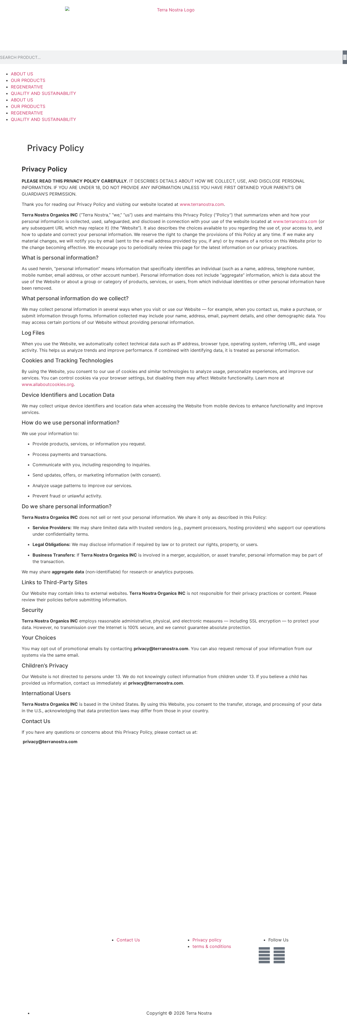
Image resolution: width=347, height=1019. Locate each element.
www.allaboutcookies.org (48, 384)
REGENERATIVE (27, 87)
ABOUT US (22, 73)
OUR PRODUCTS (28, 80)
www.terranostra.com (202, 204)
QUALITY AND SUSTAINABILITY (43, 93)
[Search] (345, 57)
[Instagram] (279, 955)
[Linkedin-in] (264, 955)
